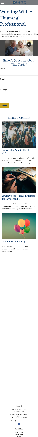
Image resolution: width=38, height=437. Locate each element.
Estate (19, 436)
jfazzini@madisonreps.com (19, 421)
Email (2, 79)
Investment (19, 434)
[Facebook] (19, 424)
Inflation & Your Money (13, 241)
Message (3, 90)
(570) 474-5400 (21, 409)
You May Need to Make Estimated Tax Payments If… (18, 197)
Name (2, 68)
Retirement (19, 432)
